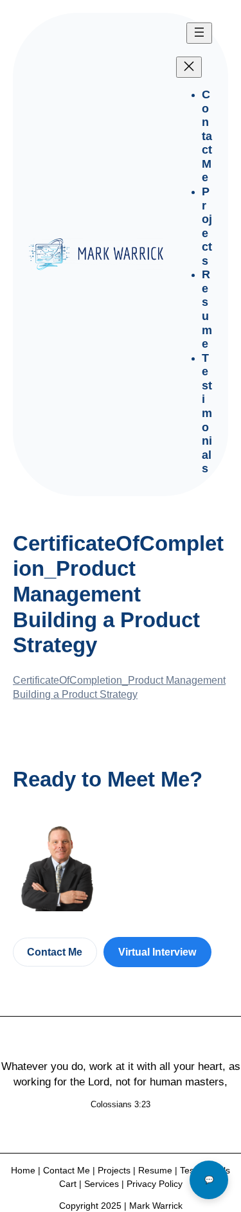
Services (101, 1184)
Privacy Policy (155, 1184)
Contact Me (54, 952)
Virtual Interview (157, 952)
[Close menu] (189, 67)
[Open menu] (199, 33)
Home (23, 1170)
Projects (114, 1170)
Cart (67, 1184)
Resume (155, 1170)
